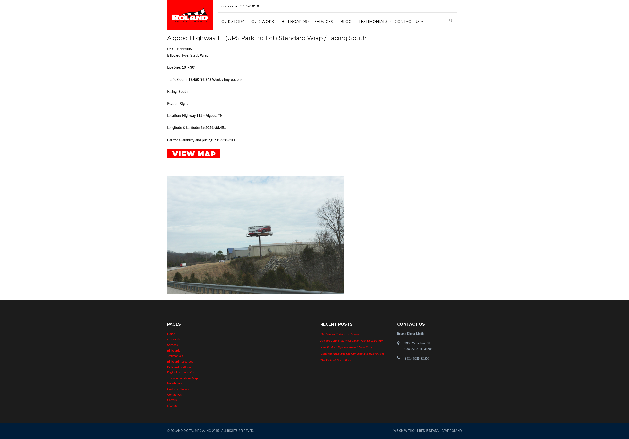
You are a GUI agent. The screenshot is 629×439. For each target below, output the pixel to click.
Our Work (262, 21)
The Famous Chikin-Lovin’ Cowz (339, 334)
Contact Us (407, 21)
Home (171, 333)
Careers (172, 399)
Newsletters (174, 383)
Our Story (232, 21)
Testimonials (373, 21)
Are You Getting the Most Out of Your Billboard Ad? (351, 340)
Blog (345, 21)
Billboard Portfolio (179, 367)
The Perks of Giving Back (335, 360)
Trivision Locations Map (182, 378)
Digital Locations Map (181, 372)
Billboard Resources (180, 361)
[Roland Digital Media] (190, 15)
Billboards (294, 21)
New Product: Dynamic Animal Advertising (346, 347)
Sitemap (172, 405)
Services (323, 21)
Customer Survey (178, 389)
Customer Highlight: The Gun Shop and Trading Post (352, 353)
